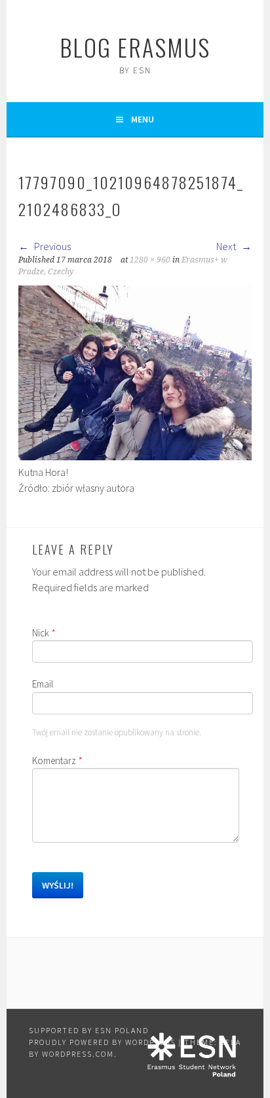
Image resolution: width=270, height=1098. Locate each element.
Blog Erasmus (135, 46)
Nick (44, 633)
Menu (142, 119)
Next (227, 246)
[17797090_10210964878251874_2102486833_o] (135, 456)
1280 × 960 (150, 260)
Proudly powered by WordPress (102, 1042)
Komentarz (57, 760)
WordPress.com (78, 1054)
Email (42, 684)
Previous (51, 246)
